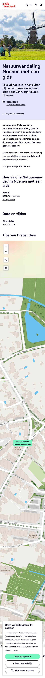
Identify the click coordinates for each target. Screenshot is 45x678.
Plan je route (8, 199)
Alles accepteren (22, 656)
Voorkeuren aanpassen (22, 670)
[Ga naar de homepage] (10, 4)
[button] (22, 444)
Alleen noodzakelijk (22, 663)
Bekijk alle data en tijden (15, 105)
